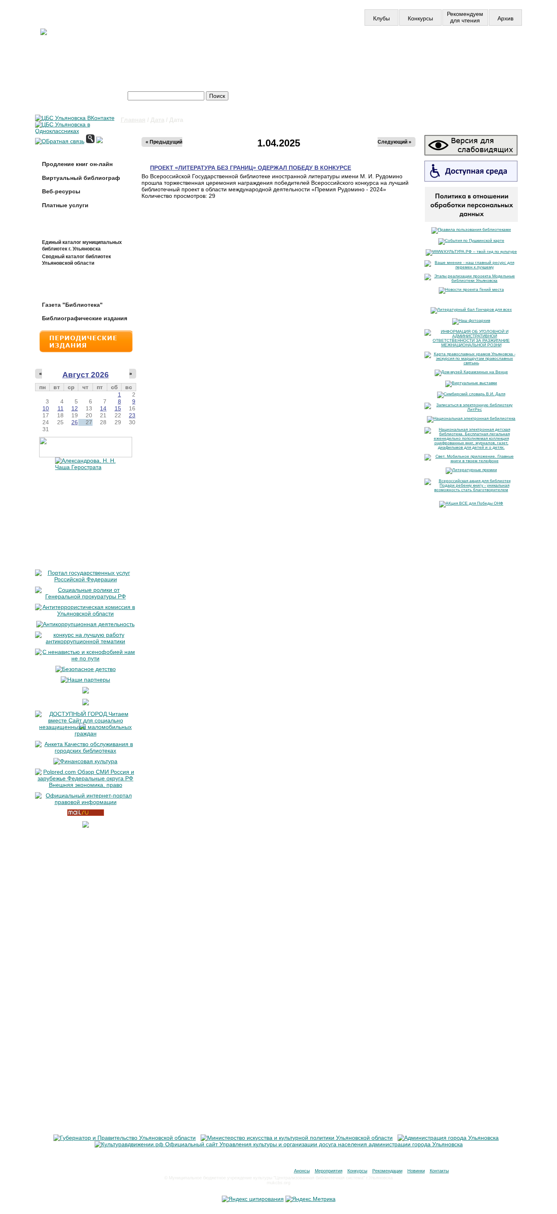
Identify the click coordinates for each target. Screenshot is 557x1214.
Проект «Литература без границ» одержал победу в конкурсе (250, 167)
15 (118, 408)
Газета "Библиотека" (72, 304)
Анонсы (302, 1170)
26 (74, 422)
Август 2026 (85, 374)
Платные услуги (65, 205)
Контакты (439, 1170)
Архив (505, 18)
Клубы (381, 18)
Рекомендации (387, 1170)
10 (45, 408)
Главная (133, 120)
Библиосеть (476, 48)
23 (132, 415)
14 (103, 408)
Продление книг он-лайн (77, 164)
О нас (376, 48)
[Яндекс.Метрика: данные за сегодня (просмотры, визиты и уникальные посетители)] (310, 1199)
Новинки (416, 1170)
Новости (280, 48)
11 (60, 408)
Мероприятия (329, 1170)
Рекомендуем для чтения (465, 17)
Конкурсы (420, 18)
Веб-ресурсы (61, 191)
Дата (157, 120)
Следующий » (394, 142)
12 (74, 408)
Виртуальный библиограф (81, 178)
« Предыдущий (164, 142)
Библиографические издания (84, 318)
